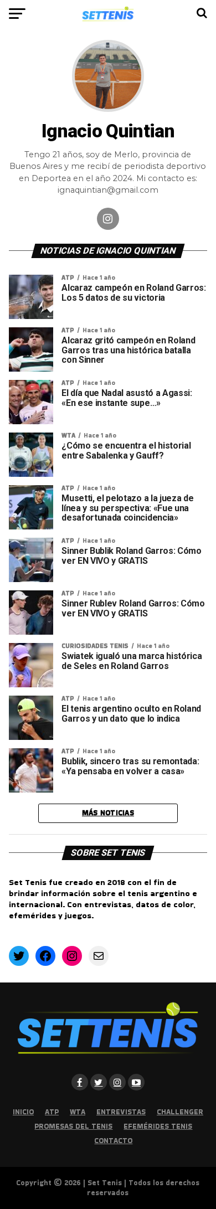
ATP (52, 1112)
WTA (77, 1112)
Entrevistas (121, 1112)
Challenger (180, 1112)
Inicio (23, 1112)
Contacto (113, 1140)
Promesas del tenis (73, 1126)
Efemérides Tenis (158, 1126)
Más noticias (108, 812)
